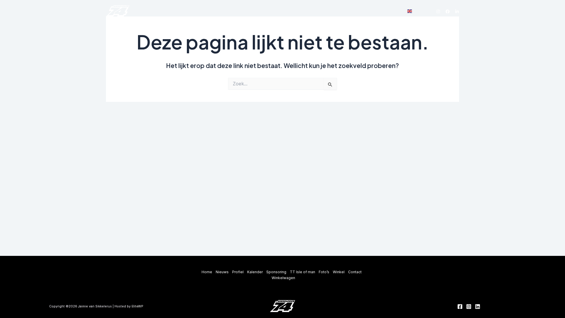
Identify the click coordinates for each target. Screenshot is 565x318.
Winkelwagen (385, 11)
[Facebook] (448, 11)
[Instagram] (438, 11)
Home (172, 11)
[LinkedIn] (457, 11)
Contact (358, 11)
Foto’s (318, 11)
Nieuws (189, 11)
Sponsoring (257, 11)
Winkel (337, 11)
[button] (270, 11)
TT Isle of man (293, 11)
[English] (410, 11)
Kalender (231, 11)
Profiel (209, 11)
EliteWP (137, 306)
